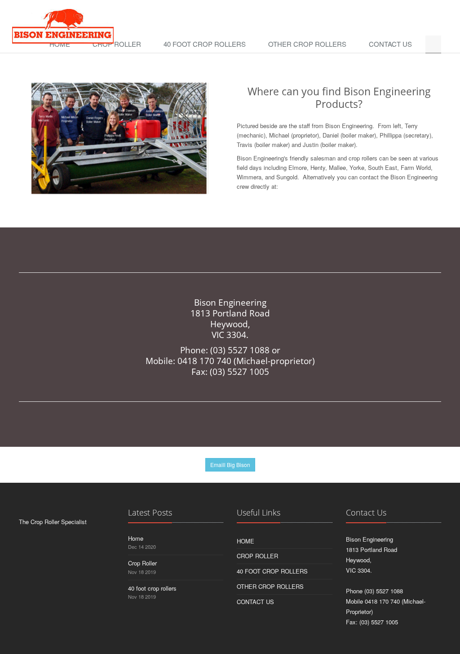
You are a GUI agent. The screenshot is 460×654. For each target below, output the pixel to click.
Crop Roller (117, 44)
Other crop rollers (307, 44)
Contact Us (390, 44)
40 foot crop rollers (205, 44)
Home (59, 44)
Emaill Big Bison (230, 464)
